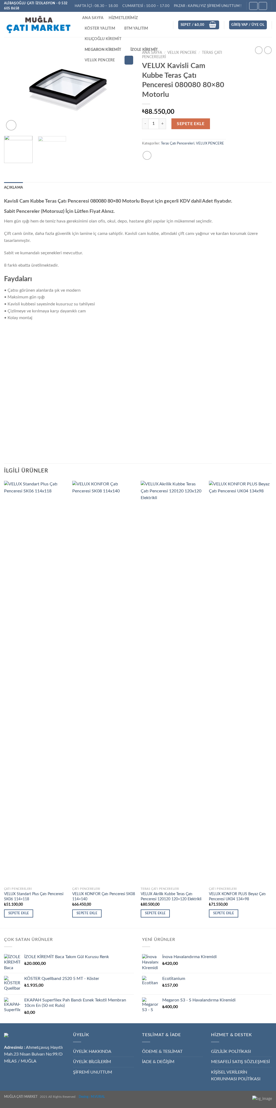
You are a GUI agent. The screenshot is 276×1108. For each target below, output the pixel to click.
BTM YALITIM (136, 28)
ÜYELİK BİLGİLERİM (92, 1062)
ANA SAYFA (93, 18)
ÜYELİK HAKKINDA (92, 1051)
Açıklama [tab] (13, 187)
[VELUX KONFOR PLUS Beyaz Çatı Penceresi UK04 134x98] (240, 682)
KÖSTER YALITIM (100, 28)
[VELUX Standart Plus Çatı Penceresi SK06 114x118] (35, 682)
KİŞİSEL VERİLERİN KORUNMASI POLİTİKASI (235, 1075)
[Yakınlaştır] (11, 125)
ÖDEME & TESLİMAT (162, 1051)
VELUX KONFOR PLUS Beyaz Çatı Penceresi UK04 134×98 (237, 896)
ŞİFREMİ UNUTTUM (92, 1072)
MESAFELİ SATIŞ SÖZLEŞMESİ (240, 1062)
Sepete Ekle (190, 124)
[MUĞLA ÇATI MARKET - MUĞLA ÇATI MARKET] (39, 24)
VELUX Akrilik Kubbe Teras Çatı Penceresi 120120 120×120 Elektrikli (171, 896)
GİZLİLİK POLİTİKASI (231, 1051)
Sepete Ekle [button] (18, 913)
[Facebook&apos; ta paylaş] (147, 155)
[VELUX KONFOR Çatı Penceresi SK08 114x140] (103, 682)
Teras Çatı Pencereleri (177, 143)
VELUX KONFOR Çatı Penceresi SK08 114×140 (103, 896)
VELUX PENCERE (100, 60)
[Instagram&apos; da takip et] (262, 6)
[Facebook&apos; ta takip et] (253, 6)
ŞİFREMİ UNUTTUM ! (224, 6)
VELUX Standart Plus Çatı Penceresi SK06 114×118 (33, 896)
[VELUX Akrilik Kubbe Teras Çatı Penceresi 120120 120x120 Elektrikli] (172, 682)
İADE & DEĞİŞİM (158, 1062)
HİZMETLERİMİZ (123, 18)
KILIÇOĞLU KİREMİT (103, 39)
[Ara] (129, 60)
